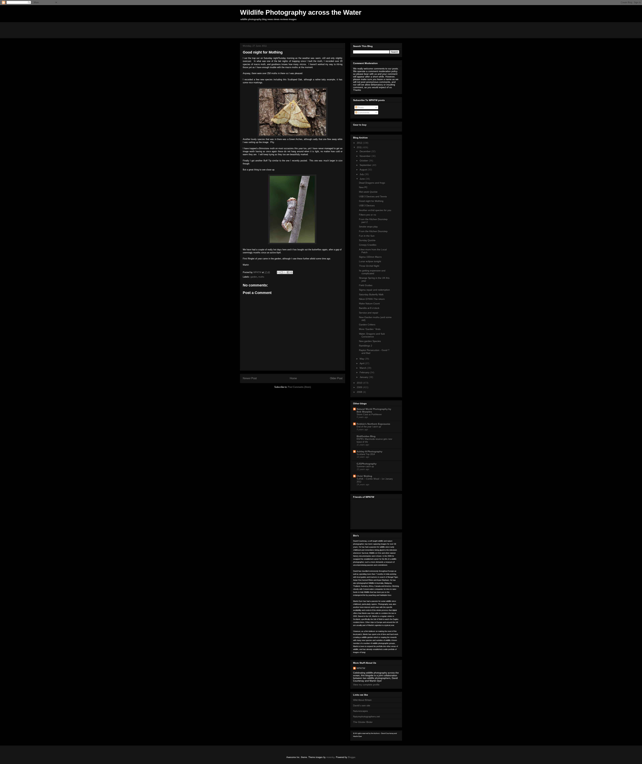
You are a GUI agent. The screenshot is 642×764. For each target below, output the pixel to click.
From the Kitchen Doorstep (373, 231)
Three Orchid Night (369, 266)
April (362, 363)
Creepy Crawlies (367, 244)
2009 (360, 387)
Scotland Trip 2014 (366, 454)
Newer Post (250, 378)
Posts (360, 107)
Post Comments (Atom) (299, 387)
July (362, 174)
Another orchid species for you (375, 210)
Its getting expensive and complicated (372, 272)
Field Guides (365, 285)
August (364, 169)
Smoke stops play (368, 226)
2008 (360, 392)
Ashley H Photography (369, 451)
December (365, 151)
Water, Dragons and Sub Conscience (372, 335)
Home (293, 378)
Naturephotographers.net (366, 716)
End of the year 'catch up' (369, 426)
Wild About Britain (362, 700)
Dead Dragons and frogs (372, 182)
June (362, 178)
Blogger (351, 757)
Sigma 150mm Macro (370, 257)
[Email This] (278, 272)
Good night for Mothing (371, 201)
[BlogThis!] (281, 272)
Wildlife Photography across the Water (300, 12)
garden (253, 277)
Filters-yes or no (367, 214)
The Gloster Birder (363, 722)
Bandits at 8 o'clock (369, 308)
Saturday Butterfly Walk (371, 294)
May (362, 358)
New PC (363, 187)
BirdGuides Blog (366, 436)
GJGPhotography (367, 463)
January (364, 377)
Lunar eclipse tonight (370, 261)
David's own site (361, 705)
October (364, 160)
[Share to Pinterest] (291, 272)
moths (261, 277)
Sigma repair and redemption (374, 289)
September (366, 165)
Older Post (336, 378)
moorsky (330, 757)
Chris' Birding (364, 476)
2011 (359, 147)
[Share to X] (285, 272)
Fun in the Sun (366, 235)
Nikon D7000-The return (372, 299)
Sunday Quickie (367, 240)
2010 (360, 382)
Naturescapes (360, 711)
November (365, 156)
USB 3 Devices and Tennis (373, 196)
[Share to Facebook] (288, 272)
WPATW (360, 668)
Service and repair (368, 312)
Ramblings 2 (365, 345)
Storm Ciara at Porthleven (369, 414)
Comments (363, 112)
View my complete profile (366, 684)
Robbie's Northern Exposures (373, 424)
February (365, 372)
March (363, 368)
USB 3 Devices (367, 205)
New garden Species (370, 341)
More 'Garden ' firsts (370, 329)
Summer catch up (365, 466)
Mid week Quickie (368, 191)
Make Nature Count (369, 303)
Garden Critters (367, 324)
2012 (360, 142)
